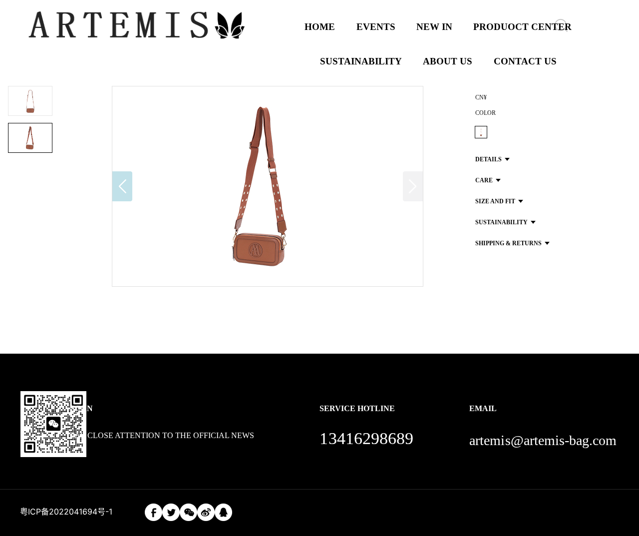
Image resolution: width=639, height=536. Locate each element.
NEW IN (434, 26)
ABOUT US (447, 61)
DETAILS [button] (488, 159)
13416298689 (366, 438)
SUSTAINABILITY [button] (501, 222)
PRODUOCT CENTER (522, 26)
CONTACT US (525, 61)
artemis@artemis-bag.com (543, 440)
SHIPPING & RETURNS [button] (508, 243)
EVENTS (375, 26)
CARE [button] (484, 180)
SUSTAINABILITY (361, 61)
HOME (320, 26)
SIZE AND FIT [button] (495, 201)
